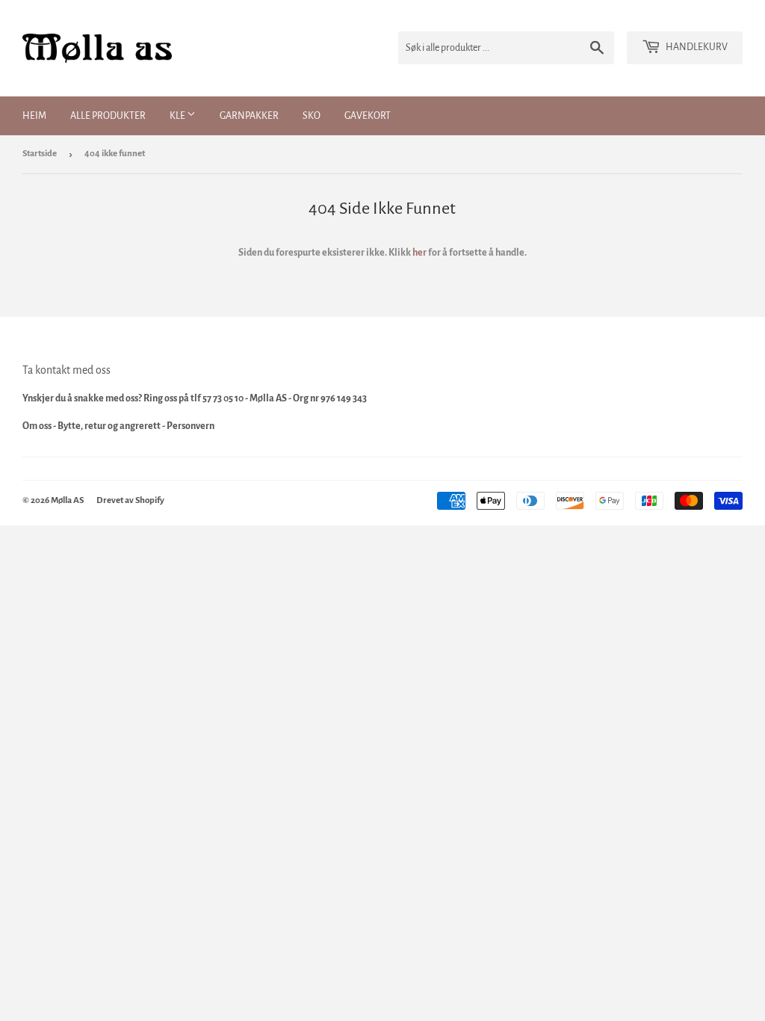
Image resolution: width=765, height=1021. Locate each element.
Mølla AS (67, 500)
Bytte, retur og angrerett (109, 426)
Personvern (190, 426)
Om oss (37, 426)
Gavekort (367, 116)
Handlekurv (696, 47)
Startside (39, 153)
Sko (311, 116)
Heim (34, 116)
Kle (178, 116)
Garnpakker (249, 116)
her (419, 252)
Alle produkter (108, 116)
